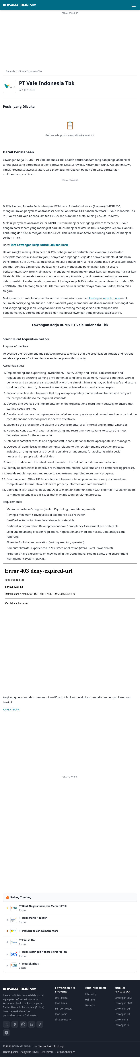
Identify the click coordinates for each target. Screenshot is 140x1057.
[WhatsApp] (23, 1024)
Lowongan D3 (122, 1008)
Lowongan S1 (122, 1019)
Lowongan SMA (123, 997)
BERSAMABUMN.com (19, 5)
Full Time (90, 999)
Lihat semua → (63, 1019)
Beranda (10, 71)
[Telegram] (6, 1032)
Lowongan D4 (122, 1014)
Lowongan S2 (122, 1025)
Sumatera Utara (63, 1008)
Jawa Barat (61, 1014)
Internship (90, 994)
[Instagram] (6, 1024)
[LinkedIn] (31, 1024)
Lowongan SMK (123, 1003)
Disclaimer (47, 1052)
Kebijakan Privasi (30, 1052)
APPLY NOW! (11, 709)
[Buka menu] (133, 5)
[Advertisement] (70, 40)
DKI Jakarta (61, 997)
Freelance (90, 1005)
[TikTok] (39, 1024)
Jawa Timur (61, 1003)
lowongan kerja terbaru (104, 298)
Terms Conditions (65, 1052)
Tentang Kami (10, 1052)
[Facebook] (14, 1024)
